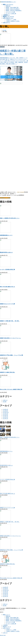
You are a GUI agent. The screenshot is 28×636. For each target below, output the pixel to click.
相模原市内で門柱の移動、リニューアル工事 (11, 355)
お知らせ (2, 46)
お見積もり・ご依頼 (11, 19)
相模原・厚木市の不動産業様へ (14, 10)
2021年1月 (5, 418)
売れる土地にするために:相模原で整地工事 (11, 389)
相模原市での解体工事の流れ (7, 372)
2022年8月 (5, 411)
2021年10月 (6, 412)
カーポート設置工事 (11, 13)
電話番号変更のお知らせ (6, 252)
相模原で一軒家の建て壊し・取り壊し (10, 321)
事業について (6, 614)
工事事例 (5, 625)
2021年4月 (5, 414)
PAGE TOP (3, 635)
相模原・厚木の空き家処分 (13, 9)
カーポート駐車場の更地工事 (7, 269)
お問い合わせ (6, 628)
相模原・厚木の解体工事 (12, 7)
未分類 (4, 401)
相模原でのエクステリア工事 (7, 303)
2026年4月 (5, 409)
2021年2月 (5, 417)
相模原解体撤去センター (6, 235)
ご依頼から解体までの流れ (13, 21)
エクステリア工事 (10, 12)
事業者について (7, 626)
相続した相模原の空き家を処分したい (10, 218)
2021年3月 (5, 415)
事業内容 (8, 6)
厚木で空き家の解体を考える (7, 286)
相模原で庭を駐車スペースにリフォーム (10, 338)
